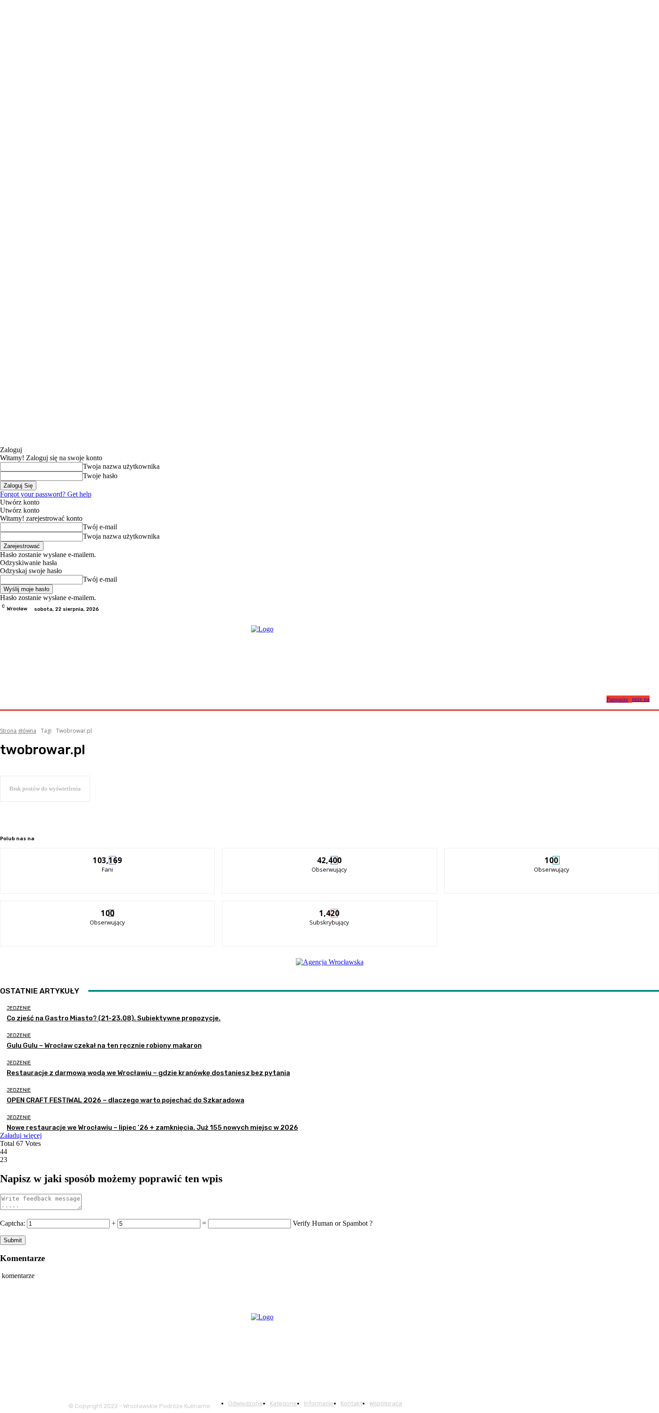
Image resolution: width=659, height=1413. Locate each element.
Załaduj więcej (21, 1135)
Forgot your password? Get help (45, 494)
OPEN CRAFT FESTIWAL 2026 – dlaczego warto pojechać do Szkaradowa (125, 1100)
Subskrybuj (330, 907)
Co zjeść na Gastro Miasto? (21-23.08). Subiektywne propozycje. (114, 1018)
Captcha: (12, 1223)
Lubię (108, 854)
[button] (596, 698)
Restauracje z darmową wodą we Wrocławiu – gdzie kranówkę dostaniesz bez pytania (148, 1073)
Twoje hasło (100, 476)
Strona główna (18, 731)
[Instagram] (642, 609)
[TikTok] (653, 609)
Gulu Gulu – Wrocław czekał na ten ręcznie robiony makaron (104, 1045)
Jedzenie (19, 1008)
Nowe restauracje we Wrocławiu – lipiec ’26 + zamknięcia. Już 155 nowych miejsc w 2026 (152, 1127)
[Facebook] (632, 609)
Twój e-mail (100, 527)
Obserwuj (329, 854)
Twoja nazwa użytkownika (121, 466)
